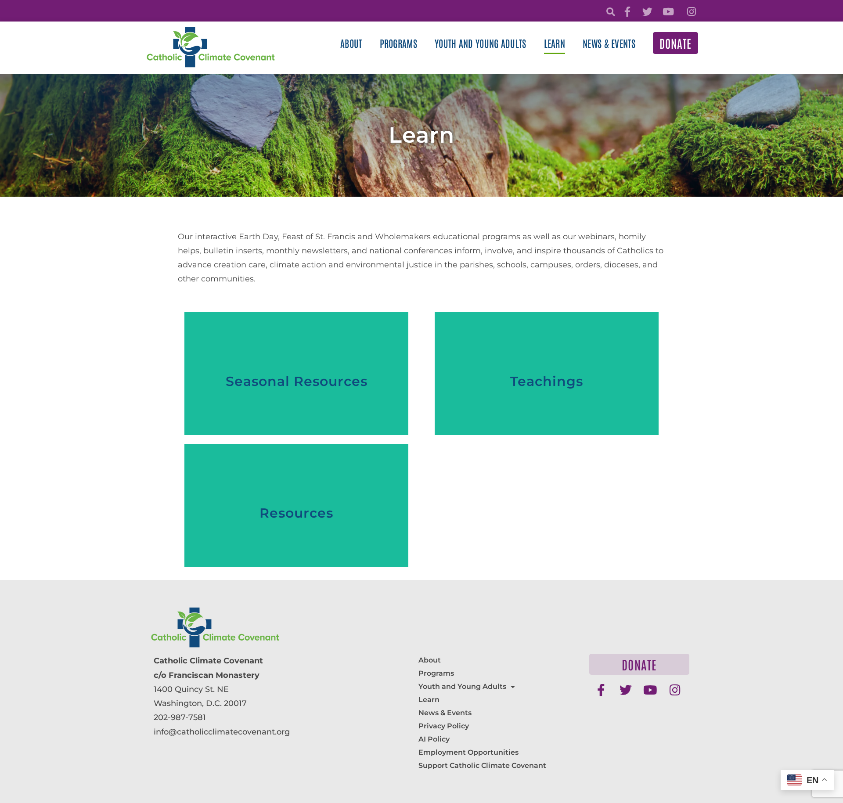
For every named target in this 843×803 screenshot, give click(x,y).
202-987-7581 (180, 717)
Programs (398, 43)
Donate (675, 43)
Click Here (296, 417)
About (351, 43)
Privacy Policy (443, 726)
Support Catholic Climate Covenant (482, 765)
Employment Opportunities (468, 752)
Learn (555, 43)
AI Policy (434, 739)
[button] (610, 12)
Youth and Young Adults (480, 43)
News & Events (609, 43)
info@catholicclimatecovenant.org (222, 732)
